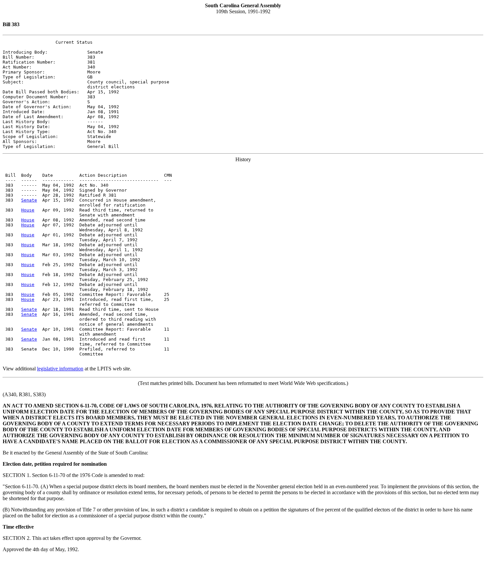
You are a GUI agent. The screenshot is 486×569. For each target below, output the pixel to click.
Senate (29, 200)
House (27, 210)
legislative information (60, 368)
